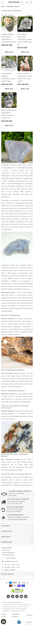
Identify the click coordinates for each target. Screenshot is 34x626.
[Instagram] (8, 596)
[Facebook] (17, 596)
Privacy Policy (3, 615)
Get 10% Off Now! (7, 574)
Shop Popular (5, 536)
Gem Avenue (5, 526)
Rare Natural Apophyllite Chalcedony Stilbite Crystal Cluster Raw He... (24, 39)
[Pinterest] (25, 596)
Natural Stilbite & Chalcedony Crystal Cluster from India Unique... (24, 77)
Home (3, 6)
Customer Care (6, 531)
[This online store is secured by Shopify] (17, 591)
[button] (2, 2)
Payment (30, 615)
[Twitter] (12, 596)
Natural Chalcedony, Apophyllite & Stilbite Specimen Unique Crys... (8, 114)
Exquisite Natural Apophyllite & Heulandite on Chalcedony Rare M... (9, 38)
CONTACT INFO (6, 542)
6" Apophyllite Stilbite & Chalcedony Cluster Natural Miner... (8, 77)
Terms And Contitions (15, 615)
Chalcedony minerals (13, 6)
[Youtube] (21, 596)
